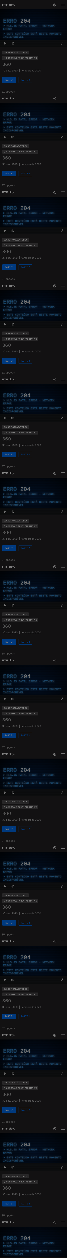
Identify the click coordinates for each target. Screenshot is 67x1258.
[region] (33, 629)
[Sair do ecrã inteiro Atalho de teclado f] (62, 1254)
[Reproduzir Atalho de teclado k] (5, 1254)
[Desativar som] (12, 1254)
